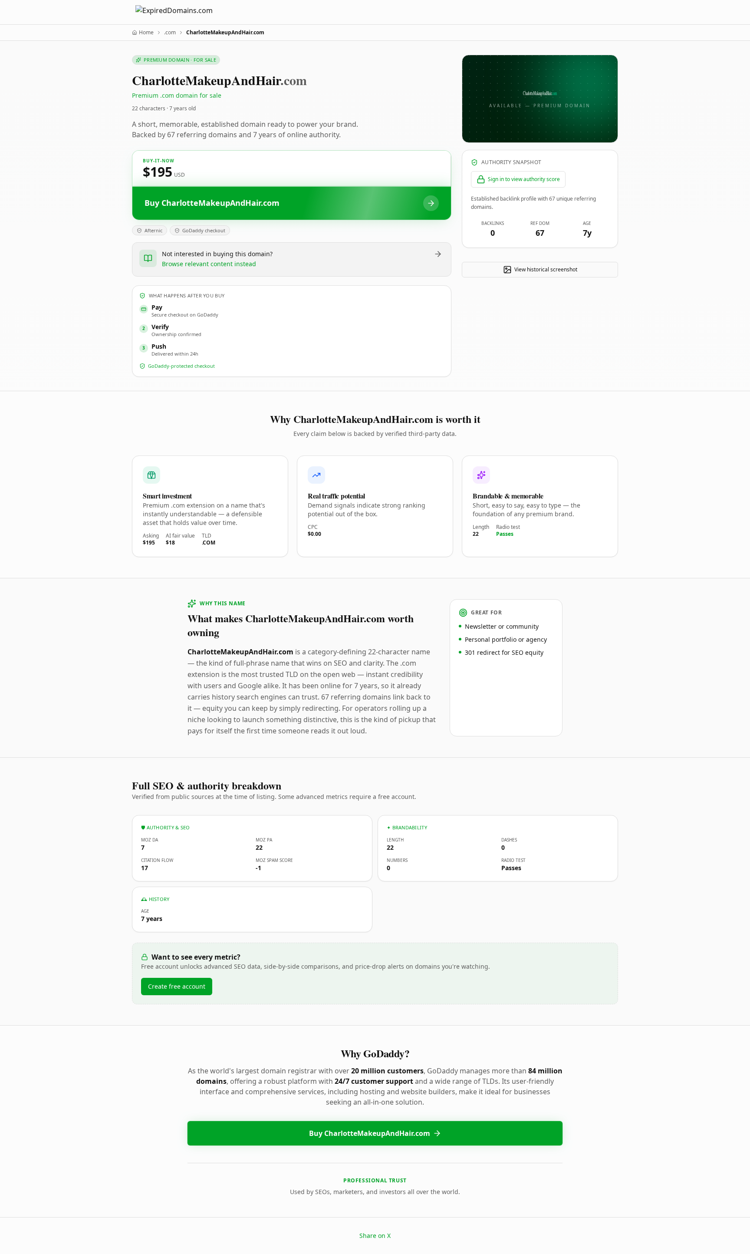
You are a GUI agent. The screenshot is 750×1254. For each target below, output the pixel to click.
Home (146, 32)
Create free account (176, 986)
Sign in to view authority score (524, 179)
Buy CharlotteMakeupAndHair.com (369, 1133)
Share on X (375, 1235)
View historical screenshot (545, 269)
